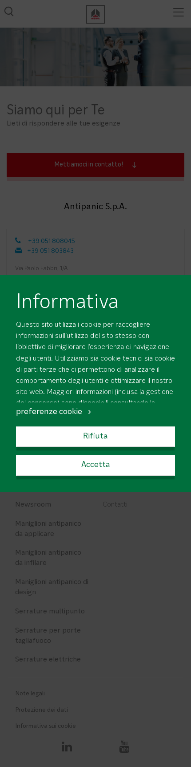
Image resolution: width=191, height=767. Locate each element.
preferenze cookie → (54, 412)
